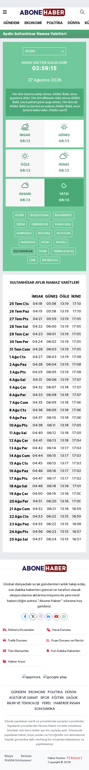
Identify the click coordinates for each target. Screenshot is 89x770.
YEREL (46, 703)
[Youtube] (56, 616)
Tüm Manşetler (18, 651)
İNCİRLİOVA (50, 260)
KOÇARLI (44, 233)
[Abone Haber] (42, 12)
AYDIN (19, 215)
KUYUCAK (63, 233)
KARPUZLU (24, 233)
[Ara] (82, 12)
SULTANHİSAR (23, 251)
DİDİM (21, 224)
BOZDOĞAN (39, 215)
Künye (9, 756)
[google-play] (55, 678)
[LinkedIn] (48, 616)
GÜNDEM (11, 23)
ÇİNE (32, 260)
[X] (33, 616)
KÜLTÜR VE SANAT (24, 698)
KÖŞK (45, 242)
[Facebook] (25, 616)
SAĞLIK (72, 698)
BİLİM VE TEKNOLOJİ (23, 703)
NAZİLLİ (61, 242)
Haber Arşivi (16, 661)
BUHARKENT (63, 215)
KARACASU (63, 224)
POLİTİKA (54, 23)
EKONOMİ (33, 23)
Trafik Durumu (17, 640)
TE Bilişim (73, 758)
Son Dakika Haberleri (65, 651)
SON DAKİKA (44, 709)
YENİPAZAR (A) (63, 251)
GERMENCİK (40, 224)
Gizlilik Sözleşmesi (18, 760)
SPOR (44, 698)
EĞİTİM (58, 698)
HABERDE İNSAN (67, 703)
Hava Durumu (61, 629)
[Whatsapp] (64, 616)
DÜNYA (74, 23)
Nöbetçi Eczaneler (21, 629)
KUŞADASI (28, 242)
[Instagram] (40, 616)
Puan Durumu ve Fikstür (67, 640)
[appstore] (31, 678)
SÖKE (43, 251)
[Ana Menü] (5, 12)
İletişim (26, 756)
